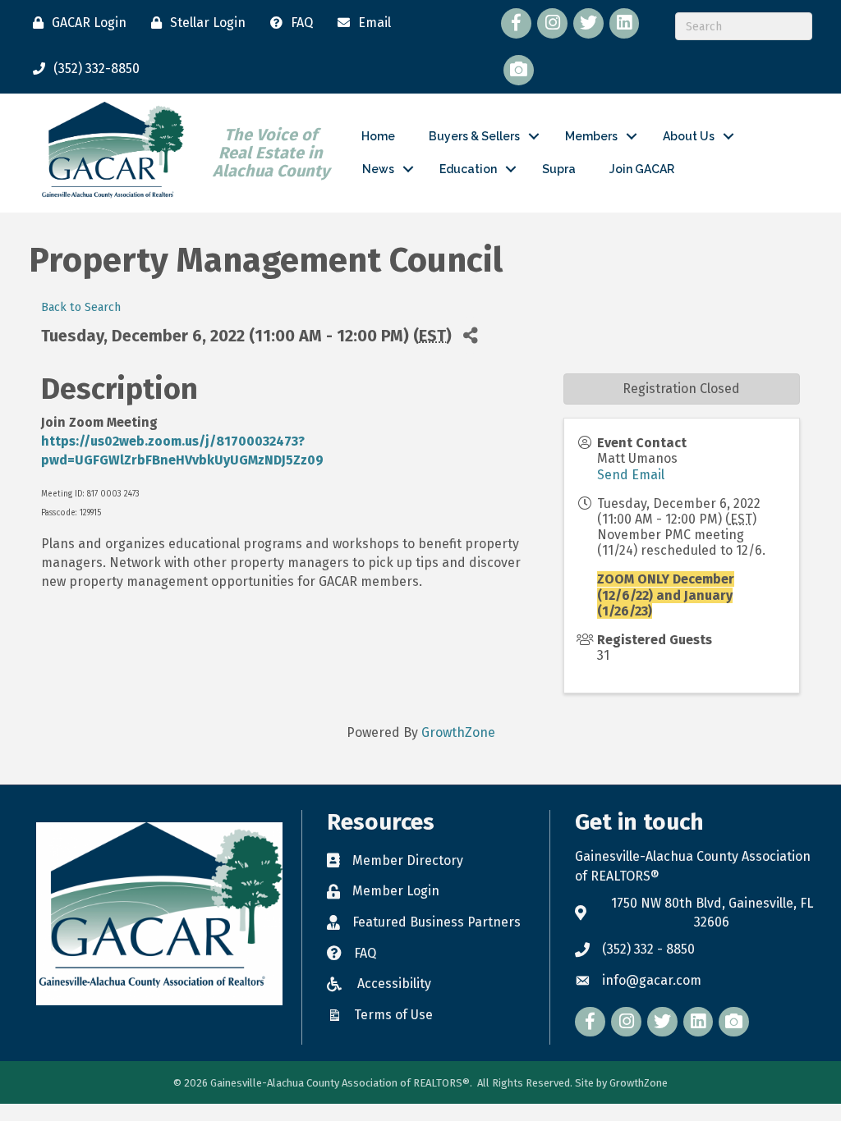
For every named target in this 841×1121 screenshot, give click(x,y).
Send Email (630, 475)
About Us (689, 136)
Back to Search (81, 307)
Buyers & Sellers (474, 136)
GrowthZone (458, 732)
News (378, 169)
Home (378, 136)
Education (468, 169)
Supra (559, 169)
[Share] (470, 335)
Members (591, 136)
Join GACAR (641, 169)
